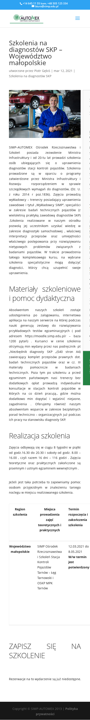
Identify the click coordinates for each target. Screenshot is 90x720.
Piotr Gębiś (42, 71)
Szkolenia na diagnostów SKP (30, 76)
